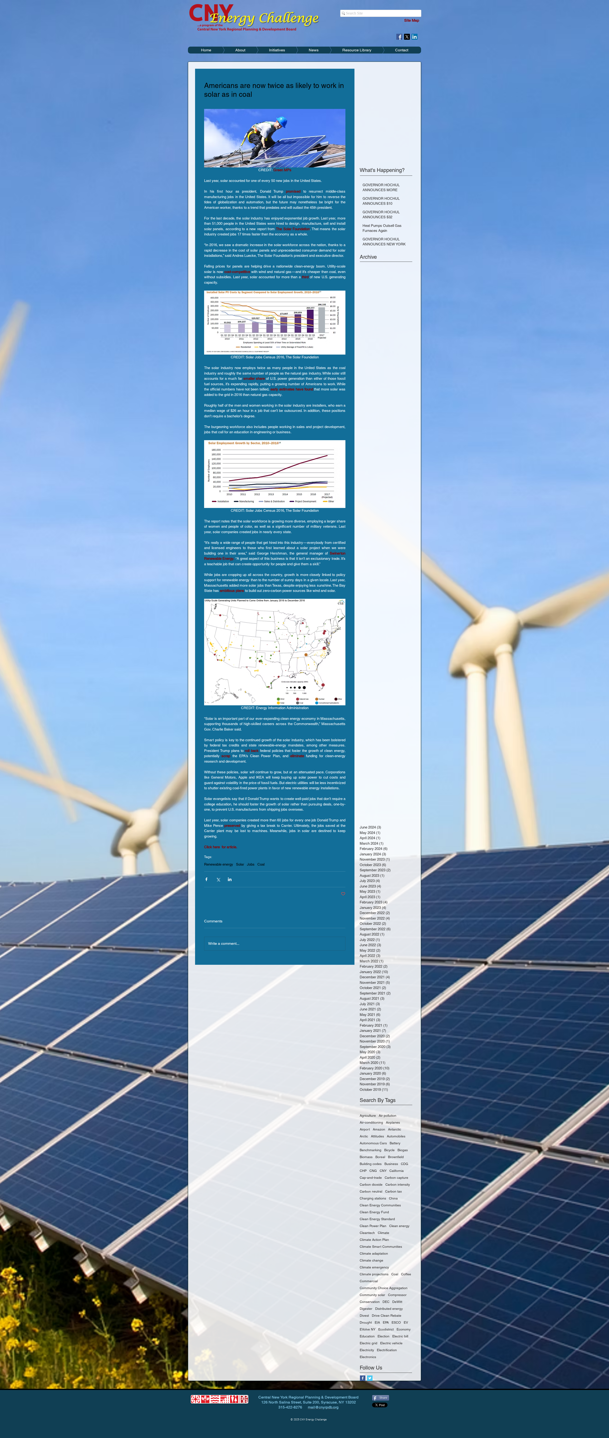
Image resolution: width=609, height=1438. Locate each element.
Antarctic (394, 1129)
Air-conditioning (371, 1122)
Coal (261, 864)
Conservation (370, 1302)
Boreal (380, 1157)
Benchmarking (370, 1150)
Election (383, 1336)
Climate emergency (374, 1267)
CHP (363, 1171)
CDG (404, 1164)
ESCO (396, 1322)
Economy (404, 1329)
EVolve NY (367, 1329)
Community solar (372, 1295)
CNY (383, 1171)
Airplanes (393, 1122)
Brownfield (396, 1157)
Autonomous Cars (373, 1143)
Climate (383, 1233)
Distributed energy (389, 1309)
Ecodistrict (386, 1329)
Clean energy (399, 1226)
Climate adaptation (374, 1253)
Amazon (379, 1129)
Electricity (367, 1350)
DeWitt (397, 1302)
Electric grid (368, 1343)
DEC (386, 1302)
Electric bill (400, 1336)
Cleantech (367, 1233)
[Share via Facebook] (206, 879)
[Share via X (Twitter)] (218, 879)
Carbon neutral (371, 1191)
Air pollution (387, 1115)
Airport (365, 1129)
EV (406, 1322)
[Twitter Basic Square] (370, 1378)
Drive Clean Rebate (386, 1315)
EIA (377, 1322)
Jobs (251, 864)
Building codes (371, 1164)
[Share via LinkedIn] (229, 879)
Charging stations (373, 1198)
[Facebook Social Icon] (399, 37)
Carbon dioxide (371, 1184)
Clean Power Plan (373, 1226)
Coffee (406, 1274)
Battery (395, 1143)
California (396, 1171)
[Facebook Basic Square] (362, 1378)
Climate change (371, 1260)
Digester (366, 1309)
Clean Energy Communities (380, 1205)
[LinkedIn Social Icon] (414, 37)
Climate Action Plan (374, 1240)
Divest (364, 1315)
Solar (240, 864)
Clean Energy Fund (374, 1212)
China (393, 1198)
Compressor (397, 1295)
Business (391, 1164)
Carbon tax (393, 1191)
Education (367, 1336)
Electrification (387, 1350)
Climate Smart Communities (381, 1246)
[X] (407, 37)
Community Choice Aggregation (384, 1288)
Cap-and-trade (371, 1178)
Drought (366, 1322)
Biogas (403, 1150)
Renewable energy (218, 864)
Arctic (364, 1136)
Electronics (368, 1357)
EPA (386, 1322)
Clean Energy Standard (377, 1219)
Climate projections (374, 1274)
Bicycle (389, 1150)
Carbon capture (396, 1178)
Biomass (366, 1157)
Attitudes (377, 1136)
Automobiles (396, 1136)
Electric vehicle (391, 1343)
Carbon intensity (397, 1184)
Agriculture (368, 1115)
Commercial (369, 1281)
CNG (373, 1171)
